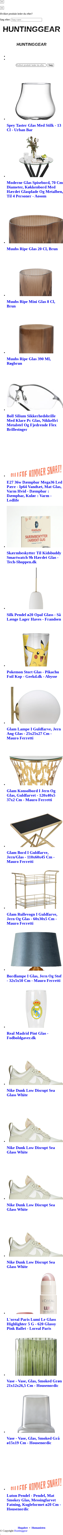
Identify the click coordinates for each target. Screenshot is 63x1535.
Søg (51, 65)
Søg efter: (5, 19)
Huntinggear (20, 1530)
